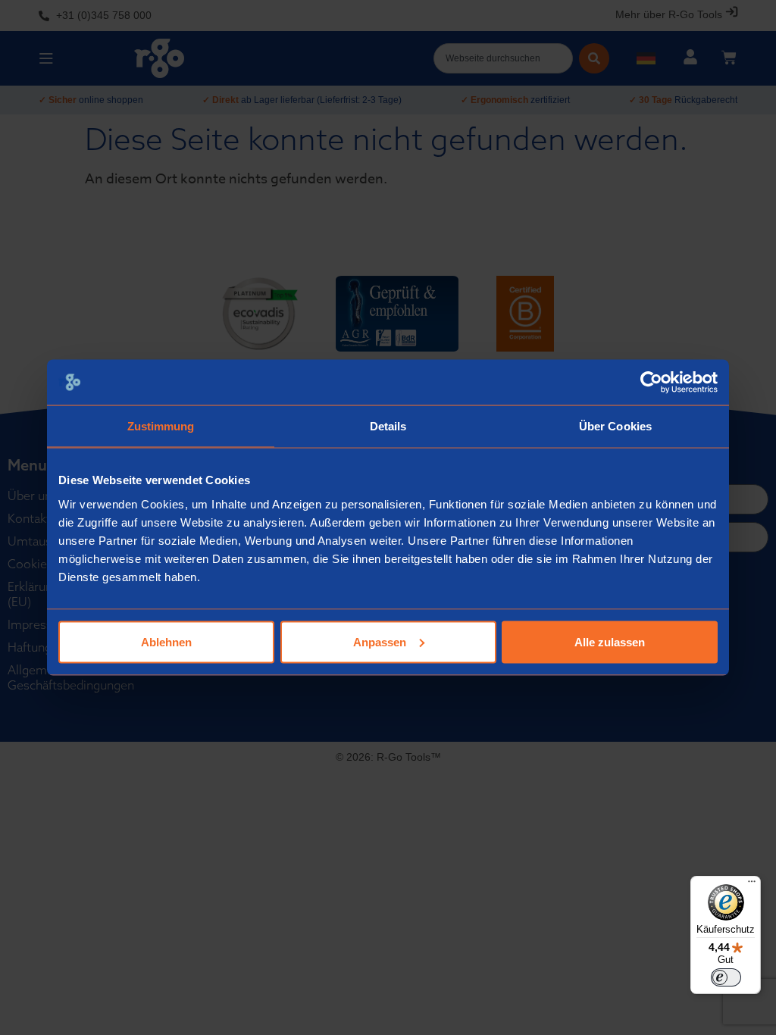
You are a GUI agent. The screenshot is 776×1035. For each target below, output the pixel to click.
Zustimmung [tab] (161, 426)
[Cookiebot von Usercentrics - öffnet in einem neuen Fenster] (651, 382)
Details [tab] (388, 426)
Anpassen (379, 641)
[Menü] (752, 885)
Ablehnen (166, 641)
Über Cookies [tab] (615, 426)
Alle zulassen (609, 641)
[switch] (726, 977)
